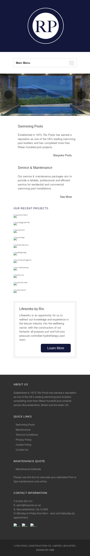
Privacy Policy (24, 439)
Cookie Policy (23, 444)
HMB (51, 549)
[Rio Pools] (45, 46)
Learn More (55, 348)
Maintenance (23, 429)
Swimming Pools (25, 424)
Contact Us (22, 449)
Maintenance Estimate (28, 469)
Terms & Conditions (27, 434)
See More (66, 197)
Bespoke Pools (62, 155)
